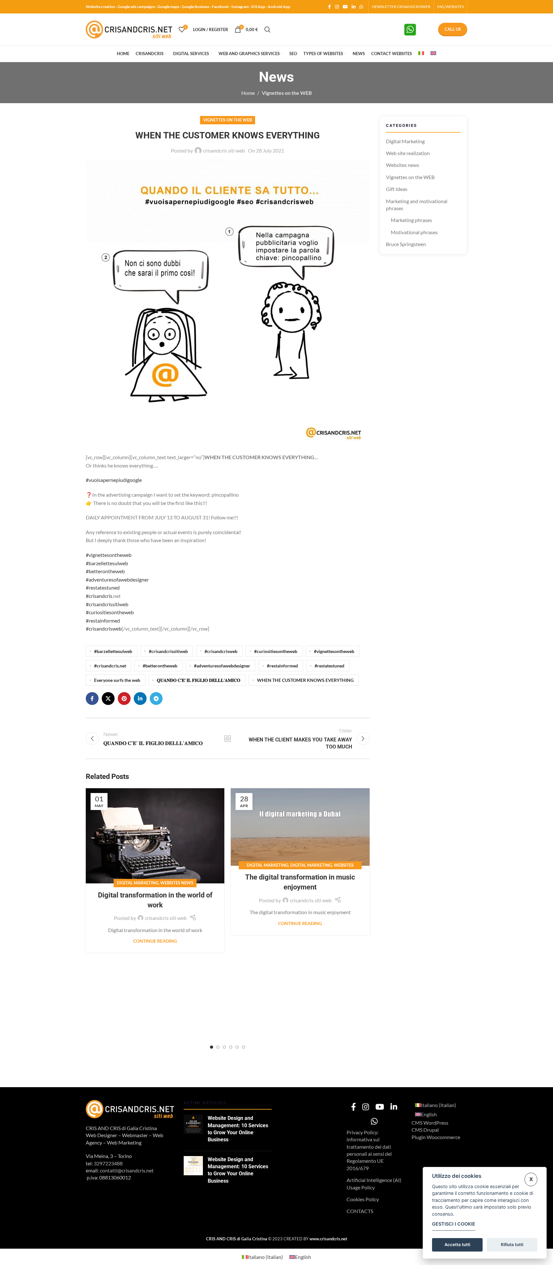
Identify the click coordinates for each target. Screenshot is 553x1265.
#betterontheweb (105, 571)
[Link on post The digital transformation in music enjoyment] (300, 827)
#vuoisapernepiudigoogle (114, 480)
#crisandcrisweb (104, 628)
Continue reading (155, 941)
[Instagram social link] (337, 7)
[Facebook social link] (329, 7)
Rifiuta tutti (512, 1244)
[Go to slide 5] (237, 1047)
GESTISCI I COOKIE (453, 1224)
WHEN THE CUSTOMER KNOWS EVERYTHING (305, 680)
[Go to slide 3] (224, 1047)
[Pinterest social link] (124, 698)
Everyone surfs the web (117, 680)
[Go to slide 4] (230, 1047)
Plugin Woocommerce (436, 1137)
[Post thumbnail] (193, 1130)
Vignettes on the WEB (287, 93)
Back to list (227, 738)
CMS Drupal (425, 1130)
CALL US (453, 29)
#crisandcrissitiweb (107, 604)
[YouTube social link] (345, 7)
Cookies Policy (363, 1199)
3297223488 (108, 1163)
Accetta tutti (457, 1244)
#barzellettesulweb (107, 563)
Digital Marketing (137, 882)
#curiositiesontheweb (110, 612)
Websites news (176, 882)
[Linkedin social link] (353, 7)
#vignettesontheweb (109, 555)
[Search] (267, 29)
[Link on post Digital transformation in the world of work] (155, 835)
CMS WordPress (430, 1123)
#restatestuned (103, 587)
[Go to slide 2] (218, 1047)
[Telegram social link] (156, 698)
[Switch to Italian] (421, 54)
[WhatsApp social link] (361, 7)
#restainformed (103, 620)
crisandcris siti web (224, 150)
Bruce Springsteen (406, 244)
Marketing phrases (411, 220)
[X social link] (108, 698)
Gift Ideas (396, 189)
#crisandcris (99, 596)
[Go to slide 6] (243, 1047)
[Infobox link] (417, 29)
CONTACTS (360, 1211)
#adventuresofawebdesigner (117, 579)
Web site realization (408, 153)
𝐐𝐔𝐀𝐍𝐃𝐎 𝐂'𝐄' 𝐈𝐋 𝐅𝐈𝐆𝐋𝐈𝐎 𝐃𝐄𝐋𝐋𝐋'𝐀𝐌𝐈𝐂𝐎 (198, 680)
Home (248, 93)
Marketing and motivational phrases (416, 204)
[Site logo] (129, 29)
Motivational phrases (414, 232)
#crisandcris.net (110, 665)
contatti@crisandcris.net (127, 1170)
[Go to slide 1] (211, 1047)
